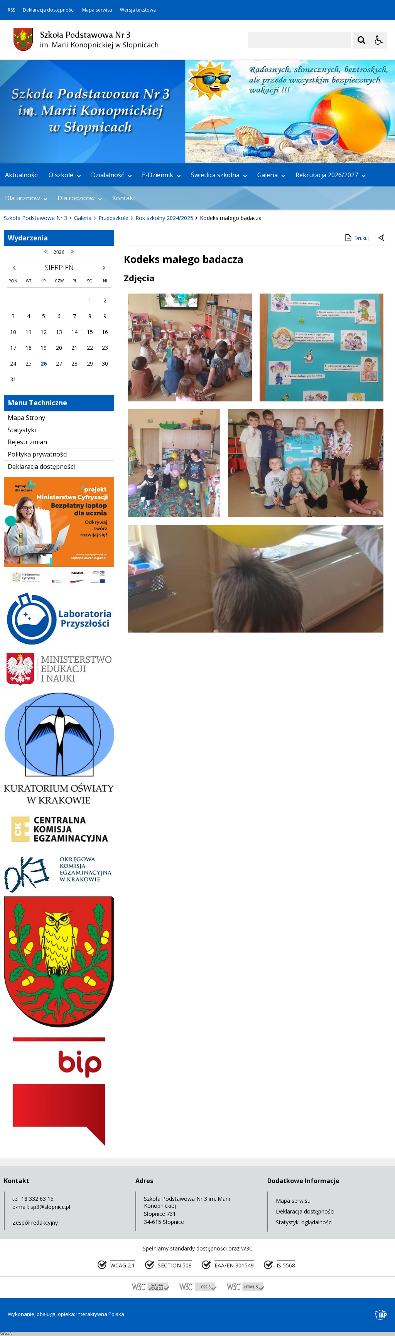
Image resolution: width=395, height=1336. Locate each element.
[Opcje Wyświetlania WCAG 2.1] (378, 40)
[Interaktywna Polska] (381, 1315)
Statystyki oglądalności (304, 1222)
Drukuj (361, 238)
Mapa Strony (26, 417)
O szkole (61, 175)
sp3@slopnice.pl (50, 1206)
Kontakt (123, 198)
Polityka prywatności (38, 454)
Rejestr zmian (27, 442)
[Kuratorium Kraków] (59, 801)
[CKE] (59, 849)
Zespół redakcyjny (35, 1222)
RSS (11, 10)
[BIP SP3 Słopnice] (59, 1148)
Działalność (107, 175)
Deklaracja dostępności (48, 10)
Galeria (267, 175)
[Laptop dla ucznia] (59, 585)
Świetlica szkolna (215, 175)
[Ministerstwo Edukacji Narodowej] (59, 685)
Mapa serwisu (97, 10)
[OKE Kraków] (59, 890)
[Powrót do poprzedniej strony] (381, 238)
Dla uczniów (22, 198)
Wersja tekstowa (138, 10)
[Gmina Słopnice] (59, 1025)
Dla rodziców (76, 198)
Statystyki (22, 430)
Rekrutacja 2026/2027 (326, 175)
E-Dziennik (157, 175)
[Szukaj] (361, 40)
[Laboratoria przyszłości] (59, 644)
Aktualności (22, 175)
